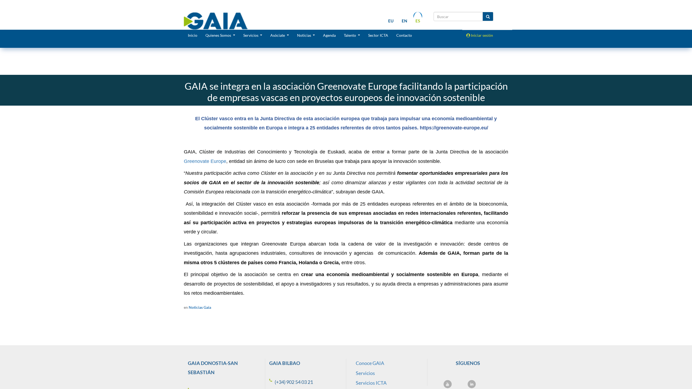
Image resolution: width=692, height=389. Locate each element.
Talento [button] (350, 35)
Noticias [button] (304, 35)
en (404, 20)
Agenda (329, 35)
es (417, 20)
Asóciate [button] (278, 35)
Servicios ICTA (371, 383)
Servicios (365, 373)
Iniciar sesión (481, 35)
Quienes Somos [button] (218, 35)
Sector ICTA (378, 35)
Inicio (192, 35)
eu (391, 20)
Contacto (404, 35)
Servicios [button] (251, 35)
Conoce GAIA (370, 363)
